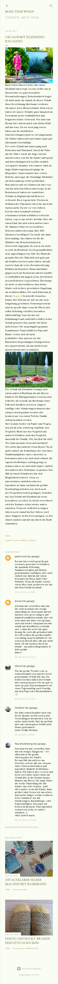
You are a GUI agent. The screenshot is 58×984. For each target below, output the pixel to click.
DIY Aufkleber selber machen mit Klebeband (25, 882)
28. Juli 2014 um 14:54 (25, 657)
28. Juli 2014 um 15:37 (25, 734)
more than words (19, 11)
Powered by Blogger (31, 968)
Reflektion (24, 540)
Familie (15, 540)
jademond (20, 556)
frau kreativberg (24, 743)
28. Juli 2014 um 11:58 (25, 592)
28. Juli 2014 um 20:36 (25, 820)
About (25, 17)
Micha (18, 666)
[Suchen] (51, 5)
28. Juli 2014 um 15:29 (25, 699)
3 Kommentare (20, 889)
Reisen (33, 540)
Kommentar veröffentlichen (21, 827)
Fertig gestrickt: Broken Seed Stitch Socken (27, 940)
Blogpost (17, 296)
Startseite (12, 17)
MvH (37, 975)
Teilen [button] (7, 536)
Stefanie (19, 707)
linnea (18, 601)
